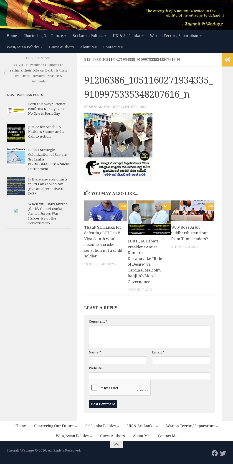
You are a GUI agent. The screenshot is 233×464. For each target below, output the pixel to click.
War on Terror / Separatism (174, 36)
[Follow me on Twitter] (223, 453)
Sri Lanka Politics (88, 36)
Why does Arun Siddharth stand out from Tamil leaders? (189, 233)
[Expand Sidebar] (227, 60)
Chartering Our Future (43, 36)
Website (95, 368)
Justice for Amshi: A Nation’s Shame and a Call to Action (46, 131)
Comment (98, 321)
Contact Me (113, 47)
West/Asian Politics (23, 47)
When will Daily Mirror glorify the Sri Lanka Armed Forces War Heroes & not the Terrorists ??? (47, 213)
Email (158, 352)
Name (95, 352)
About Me (88, 47)
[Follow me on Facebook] (215, 453)
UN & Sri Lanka (126, 36)
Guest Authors (61, 47)
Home (12, 36)
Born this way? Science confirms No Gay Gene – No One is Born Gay (47, 109)
